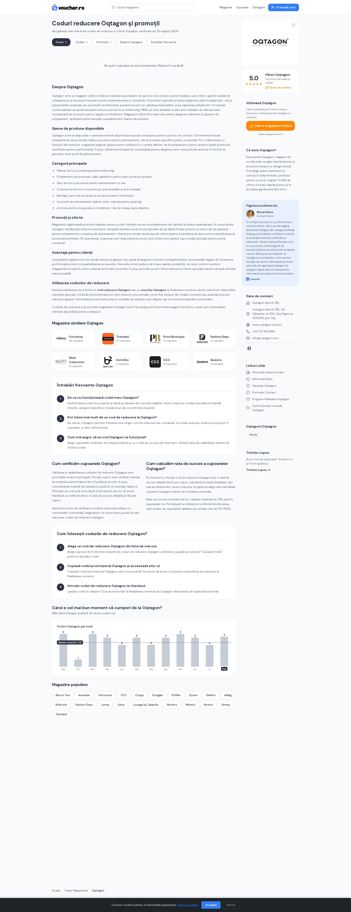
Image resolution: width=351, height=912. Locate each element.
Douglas (157, 695)
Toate (61, 42)
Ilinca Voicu (265, 212)
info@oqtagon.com (265, 338)
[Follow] (293, 25)
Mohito (190, 704)
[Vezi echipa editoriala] (250, 214)
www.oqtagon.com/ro (267, 324)
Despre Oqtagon (131, 42)
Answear (84, 695)
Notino (208, 704)
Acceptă (211, 905)
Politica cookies (187, 905)
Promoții (103, 42)
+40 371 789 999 (263, 331)
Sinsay (226, 704)
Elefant (211, 695)
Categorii (258, 7)
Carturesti (105, 695)
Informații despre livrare (268, 372)
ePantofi (61, 704)
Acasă (56, 890)
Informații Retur (262, 379)
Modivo (172, 704)
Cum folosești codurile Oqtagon (267, 408)
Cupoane (242, 7)
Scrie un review (280, 87)
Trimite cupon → (258, 470)
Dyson (193, 695)
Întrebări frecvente (164, 42)
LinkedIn (255, 279)
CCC (124, 695)
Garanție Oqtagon (264, 385)
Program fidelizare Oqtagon (270, 399)
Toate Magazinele (76, 890)
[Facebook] (249, 348)
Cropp (139, 695)
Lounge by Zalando (145, 704)
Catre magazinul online (273, 126)
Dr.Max (176, 695)
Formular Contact (264, 392)
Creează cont (286, 7)
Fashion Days (84, 704)
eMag (228, 695)
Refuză (230, 905)
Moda (253, 434)
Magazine (226, 7)
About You (62, 695)
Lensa (105, 704)
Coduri (82, 42)
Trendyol (61, 714)
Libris (121, 704)
